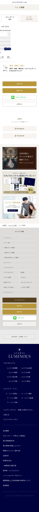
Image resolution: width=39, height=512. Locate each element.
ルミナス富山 (26, 381)
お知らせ (6, 414)
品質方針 (6, 455)
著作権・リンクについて (11, 470)
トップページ (7, 238)
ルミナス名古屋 (12, 376)
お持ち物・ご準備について (19, 336)
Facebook (20, 136)
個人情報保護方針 (9, 441)
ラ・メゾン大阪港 (27, 398)
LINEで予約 (21, 318)
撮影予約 (19, 90)
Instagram (20, 128)
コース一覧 (7, 242)
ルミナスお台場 (27, 368)
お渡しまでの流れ (9, 287)
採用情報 (6, 485)
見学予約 (19, 84)
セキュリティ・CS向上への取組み (14, 436)
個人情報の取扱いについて (11, 445)
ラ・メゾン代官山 (11, 393)
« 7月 (2, 57)
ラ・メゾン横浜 (27, 393)
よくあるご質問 (25, 287)
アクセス (23, 277)
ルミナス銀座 (13, 372)
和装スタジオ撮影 (9, 247)
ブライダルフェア (9, 272)
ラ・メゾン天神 (12, 402)
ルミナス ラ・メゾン (10, 388)
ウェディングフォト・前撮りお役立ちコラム (18, 410)
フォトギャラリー (9, 267)
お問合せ (19, 104)
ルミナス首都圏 (12, 368)
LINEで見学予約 (21, 97)
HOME (4, 225)
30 (10, 49)
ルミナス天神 (13, 381)
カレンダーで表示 (10, 18)
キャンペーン (7, 262)
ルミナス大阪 (12, 225)
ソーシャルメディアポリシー (12, 475)
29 (8, 49)
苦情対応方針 (7, 460)
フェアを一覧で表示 (28, 18)
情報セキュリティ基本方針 (11, 450)
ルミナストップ (8, 292)
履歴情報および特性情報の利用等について (17, 480)
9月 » (8, 57)
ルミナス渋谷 (26, 372)
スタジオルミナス (9, 363)
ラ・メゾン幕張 (12, 398)
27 (5, 49)
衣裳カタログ (7, 282)
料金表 (22, 272)
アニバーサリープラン (11, 419)
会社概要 (6, 431)
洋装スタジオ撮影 (9, 252)
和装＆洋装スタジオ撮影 (11, 257)
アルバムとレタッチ (26, 282)
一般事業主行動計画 (9, 465)
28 (7, 49)
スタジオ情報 (7, 277)
